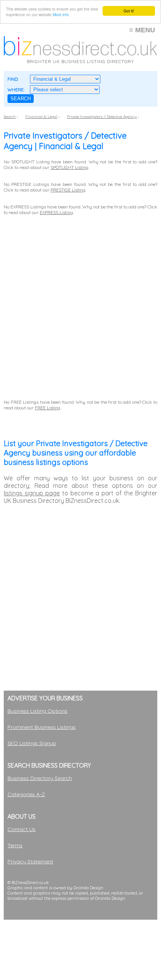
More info (61, 14)
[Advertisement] (80, 876)
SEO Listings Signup (31, 743)
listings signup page (32, 493)
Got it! (129, 11)
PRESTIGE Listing (68, 190)
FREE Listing (47, 407)
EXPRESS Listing (56, 212)
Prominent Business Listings (41, 727)
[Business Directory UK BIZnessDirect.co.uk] (80, 53)
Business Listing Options (37, 711)
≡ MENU (142, 30)
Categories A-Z (26, 794)
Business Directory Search (39, 778)
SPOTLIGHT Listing (69, 167)
